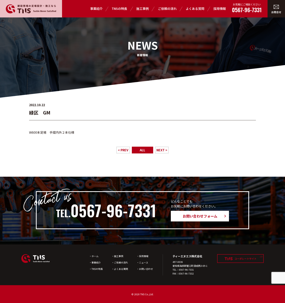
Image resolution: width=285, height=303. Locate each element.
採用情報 (219, 8)
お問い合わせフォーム (200, 216)
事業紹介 (96, 8)
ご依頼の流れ (167, 8)
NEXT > (161, 150)
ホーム (95, 256)
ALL (142, 150)
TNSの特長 (119, 8)
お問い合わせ (146, 268)
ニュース (143, 262)
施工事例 (142, 8)
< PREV (123, 150)
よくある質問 (195, 8)
